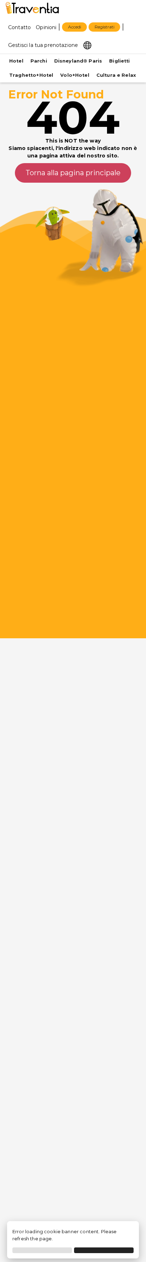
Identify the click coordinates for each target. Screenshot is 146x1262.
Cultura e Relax (116, 75)
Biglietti (119, 61)
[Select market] (87, 45)
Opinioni (46, 27)
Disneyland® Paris (78, 61)
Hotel (16, 61)
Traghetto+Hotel (31, 75)
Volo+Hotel (74, 75)
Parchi (38, 61)
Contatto (19, 27)
